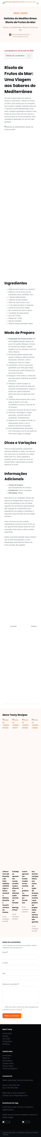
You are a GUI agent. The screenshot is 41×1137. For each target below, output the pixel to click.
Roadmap (6, 1044)
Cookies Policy (8, 1063)
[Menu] (38, 3)
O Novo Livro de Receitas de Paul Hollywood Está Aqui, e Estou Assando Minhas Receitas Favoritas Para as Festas (5, 891)
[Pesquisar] (3, 3)
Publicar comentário (11, 1016)
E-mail (5, 963)
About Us (6, 1058)
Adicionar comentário (10, 984)
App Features (7, 1061)
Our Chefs (6, 1039)
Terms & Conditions (9, 1069)
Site (3, 973)
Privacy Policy (7, 1066)
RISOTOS (16, 13)
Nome (5, 952)
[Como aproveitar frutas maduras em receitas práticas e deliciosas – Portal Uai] (25, 793)
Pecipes (5, 1036)
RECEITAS (24, 13)
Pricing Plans (7, 1041)
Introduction (7, 1033)
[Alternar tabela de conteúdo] (28, 56)
